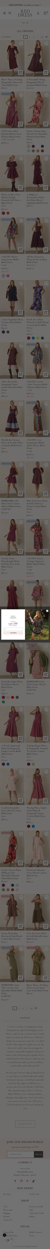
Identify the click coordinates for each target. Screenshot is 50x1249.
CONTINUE (13, 633)
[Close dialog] (47, 611)
